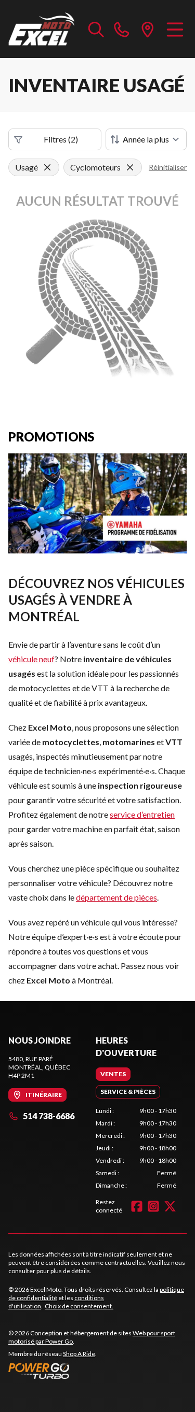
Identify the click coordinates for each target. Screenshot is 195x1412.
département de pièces (116, 897)
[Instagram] (153, 1206)
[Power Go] (97, 1370)
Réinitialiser (168, 167)
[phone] (122, 29)
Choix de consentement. (79, 1306)
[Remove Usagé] (47, 167)
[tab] (113, 1074)
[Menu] (175, 29)
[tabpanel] (136, 1148)
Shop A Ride (79, 1354)
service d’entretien (142, 814)
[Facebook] (137, 1206)
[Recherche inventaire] (96, 29)
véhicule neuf (31, 659)
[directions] (148, 29)
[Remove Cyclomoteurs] (130, 167)
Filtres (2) (61, 139)
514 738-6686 (48, 1116)
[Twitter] (170, 1206)
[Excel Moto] (43, 29)
